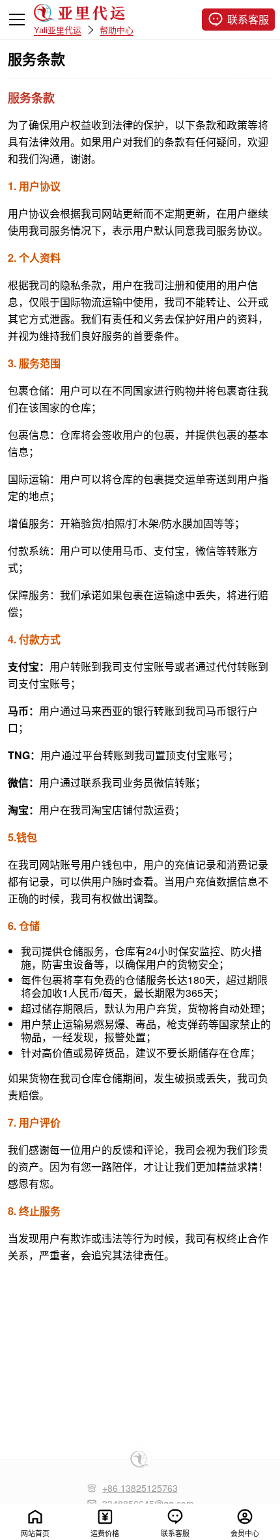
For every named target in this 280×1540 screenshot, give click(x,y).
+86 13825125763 (140, 1488)
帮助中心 (116, 29)
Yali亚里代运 (57, 29)
